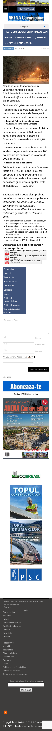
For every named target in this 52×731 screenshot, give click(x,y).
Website (38, 351)
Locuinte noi (8, 285)
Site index (26, 610)
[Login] (26, 9)
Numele (38, 338)
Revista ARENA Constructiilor (26, 394)
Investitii (7, 273)
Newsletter (7, 633)
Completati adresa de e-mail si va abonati (26, 681)
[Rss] (5, 712)
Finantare (8, 48)
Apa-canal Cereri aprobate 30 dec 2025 (25, 261)
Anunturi (6, 629)
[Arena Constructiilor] (26, 17)
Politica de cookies (11, 305)
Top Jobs (7, 615)
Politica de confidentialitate (10, 299)
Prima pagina (9, 612)
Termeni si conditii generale (11, 310)
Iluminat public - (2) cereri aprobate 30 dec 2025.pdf (28, 257)
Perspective (8, 269)
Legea (6, 294)
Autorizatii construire (12, 622)
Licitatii (6, 619)
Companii (7, 290)
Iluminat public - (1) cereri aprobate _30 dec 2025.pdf (28, 252)
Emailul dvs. (40, 345)
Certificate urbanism (12, 626)
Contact (6, 636)
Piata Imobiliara (10, 281)
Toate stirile (8, 277)
